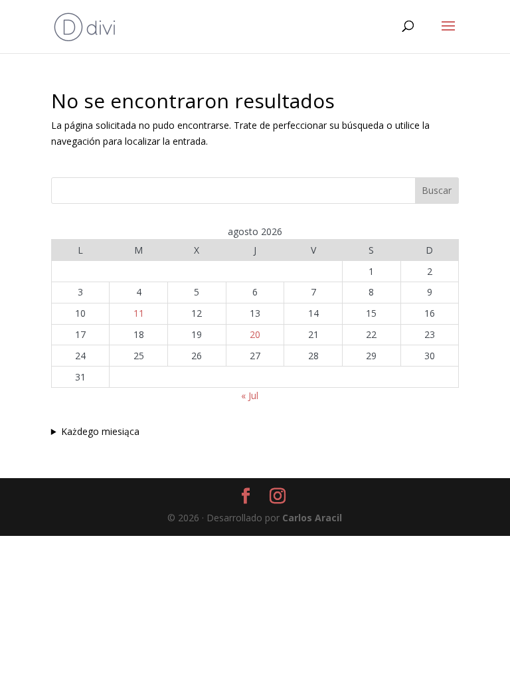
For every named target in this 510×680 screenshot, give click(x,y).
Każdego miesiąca (100, 431)
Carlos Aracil (312, 517)
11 (138, 313)
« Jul (249, 395)
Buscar (437, 190)
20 (255, 334)
